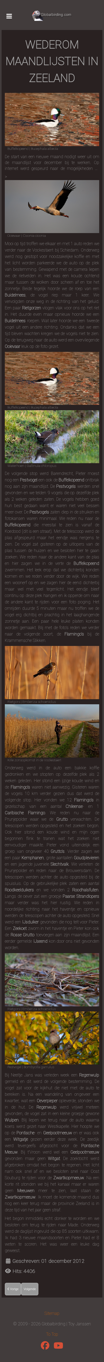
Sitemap (52, 1313)
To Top (52, 1334)
